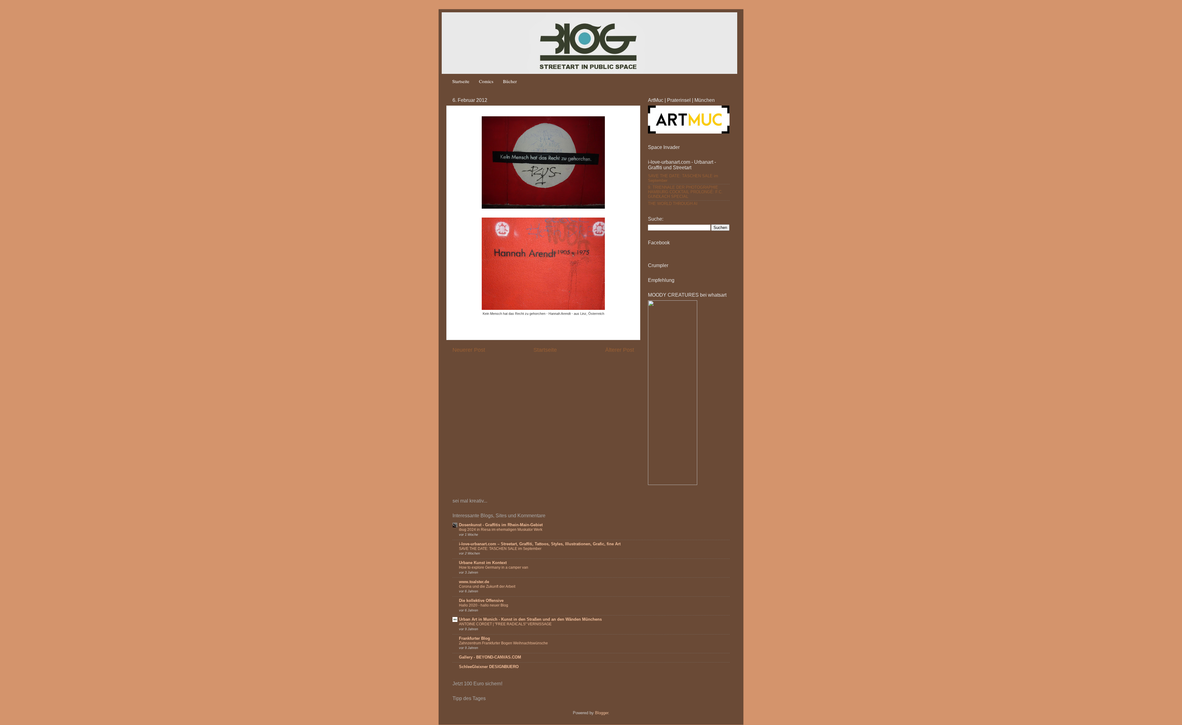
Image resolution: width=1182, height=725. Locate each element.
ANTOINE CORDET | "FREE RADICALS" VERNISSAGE (505, 624)
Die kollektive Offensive (481, 601)
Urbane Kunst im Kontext (483, 563)
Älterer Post (619, 350)
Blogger (601, 713)
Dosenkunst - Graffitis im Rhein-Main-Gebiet (501, 525)
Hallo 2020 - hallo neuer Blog (483, 605)
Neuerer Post (468, 350)
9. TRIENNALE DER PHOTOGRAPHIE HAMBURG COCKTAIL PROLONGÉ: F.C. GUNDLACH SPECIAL (685, 192)
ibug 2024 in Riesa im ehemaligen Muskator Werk (500, 529)
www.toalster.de (474, 582)
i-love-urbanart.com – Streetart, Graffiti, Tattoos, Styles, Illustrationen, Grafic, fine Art (540, 544)
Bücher (510, 81)
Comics (486, 81)
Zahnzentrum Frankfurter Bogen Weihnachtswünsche (503, 643)
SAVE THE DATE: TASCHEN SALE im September (500, 549)
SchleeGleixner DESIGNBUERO (489, 667)
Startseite (460, 81)
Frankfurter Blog (474, 638)
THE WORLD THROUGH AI (673, 204)
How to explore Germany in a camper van (493, 567)
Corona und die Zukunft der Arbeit (487, 586)
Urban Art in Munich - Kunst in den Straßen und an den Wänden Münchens (530, 619)
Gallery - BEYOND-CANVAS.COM (490, 657)
